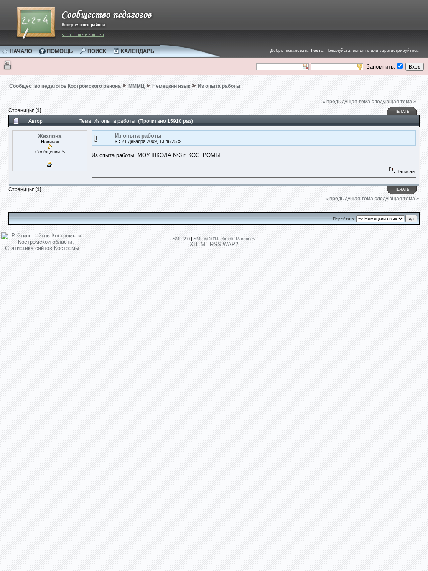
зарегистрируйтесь (399, 50)
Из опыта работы (219, 86)
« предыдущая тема (346, 102)
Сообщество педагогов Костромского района (65, 86)
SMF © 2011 (206, 238)
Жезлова (49, 136)
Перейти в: (344, 219)
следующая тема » (394, 102)
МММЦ (136, 86)
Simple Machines (238, 238)
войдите (361, 50)
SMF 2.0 (181, 238)
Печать (402, 112)
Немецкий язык (171, 86)
